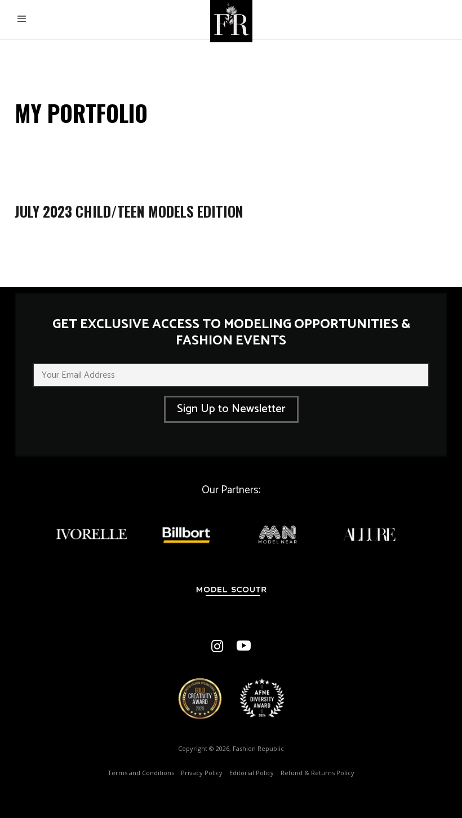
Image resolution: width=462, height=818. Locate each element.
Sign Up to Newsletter (231, 409)
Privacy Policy (202, 772)
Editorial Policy (251, 772)
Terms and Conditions (141, 772)
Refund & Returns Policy (317, 772)
